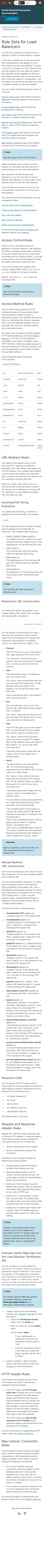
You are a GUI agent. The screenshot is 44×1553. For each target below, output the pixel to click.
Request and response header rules (17, 122)
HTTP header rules (9, 132)
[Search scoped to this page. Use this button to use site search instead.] (22, 2)
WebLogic (24, 1274)
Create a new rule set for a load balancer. (19, 210)
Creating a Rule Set (26, 1314)
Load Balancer (25, 27)
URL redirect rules (9, 115)
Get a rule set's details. (11, 215)
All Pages (38, 27)
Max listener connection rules (14, 143)
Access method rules (11, 107)
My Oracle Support (31, 344)
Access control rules (10, 97)
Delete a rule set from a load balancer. (18, 225)
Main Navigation (10, 3)
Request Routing (9, 29)
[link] (22, 2)
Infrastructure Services (10, 27)
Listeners (25, 232)
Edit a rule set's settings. (12, 220)
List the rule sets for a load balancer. (17, 205)
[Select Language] (40, 3)
